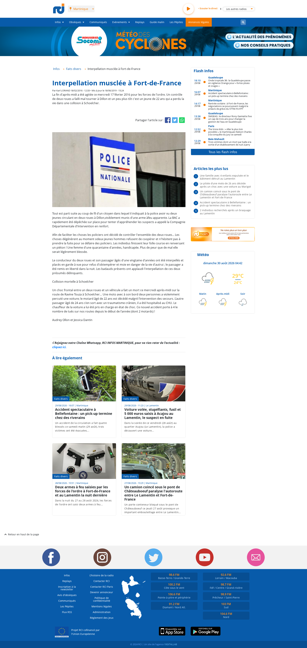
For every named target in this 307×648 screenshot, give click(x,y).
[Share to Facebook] (168, 120)
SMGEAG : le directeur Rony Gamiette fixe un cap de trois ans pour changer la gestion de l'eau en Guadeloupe (230, 119)
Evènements (119, 22)
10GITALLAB (170, 644)
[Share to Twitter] (175, 120)
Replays (139, 22)
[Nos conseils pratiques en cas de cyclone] (264, 45)
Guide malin (157, 22)
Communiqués (98, 22)
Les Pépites (176, 22)
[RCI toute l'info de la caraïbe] (58, 9)
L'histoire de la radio (102, 575)
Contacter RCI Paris (101, 586)
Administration (102, 612)
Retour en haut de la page (23, 534)
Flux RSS (67, 612)
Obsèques (75, 22)
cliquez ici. (59, 347)
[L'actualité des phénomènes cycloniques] (259, 37)
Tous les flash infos (223, 152)
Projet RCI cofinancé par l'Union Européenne (85, 632)
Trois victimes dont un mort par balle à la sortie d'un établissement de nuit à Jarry (229, 143)
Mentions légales (101, 606)
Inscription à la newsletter (67, 588)
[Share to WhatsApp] (182, 120)
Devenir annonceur (101, 592)
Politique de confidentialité (101, 599)
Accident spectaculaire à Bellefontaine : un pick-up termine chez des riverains (228, 94)
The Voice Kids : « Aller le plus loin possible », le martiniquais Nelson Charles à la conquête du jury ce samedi (230, 132)
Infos (58, 22)
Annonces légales (198, 22)
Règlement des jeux (101, 617)
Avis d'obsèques (67, 595)
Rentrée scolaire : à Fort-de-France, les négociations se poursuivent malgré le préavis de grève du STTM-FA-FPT (228, 106)
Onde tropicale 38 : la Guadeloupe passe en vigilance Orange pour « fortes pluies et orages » (229, 83)
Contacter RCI (101, 581)
